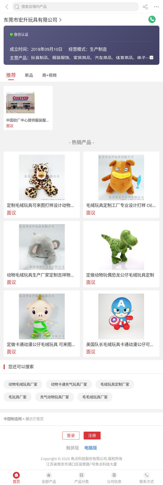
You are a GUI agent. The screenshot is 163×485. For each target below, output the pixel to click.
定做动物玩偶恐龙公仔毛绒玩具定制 (120, 275)
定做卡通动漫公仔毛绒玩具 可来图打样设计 (42, 344)
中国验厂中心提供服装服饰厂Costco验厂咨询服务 (46, 120)
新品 (29, 75)
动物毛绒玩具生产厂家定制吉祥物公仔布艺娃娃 (42, 275)
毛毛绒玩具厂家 (95, 397)
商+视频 (49, 75)
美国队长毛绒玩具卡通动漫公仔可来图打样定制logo (121, 344)
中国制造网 (13, 418)
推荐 (11, 75)
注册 (92, 435)
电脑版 (90, 448)
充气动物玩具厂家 (54, 397)
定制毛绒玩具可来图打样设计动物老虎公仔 (42, 205)
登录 (71, 435)
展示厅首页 (34, 418)
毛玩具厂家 (17, 397)
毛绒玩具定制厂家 (114, 384)
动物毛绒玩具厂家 (22, 384)
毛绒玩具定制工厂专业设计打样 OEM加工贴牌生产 (121, 205)
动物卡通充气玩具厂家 (69, 384)
